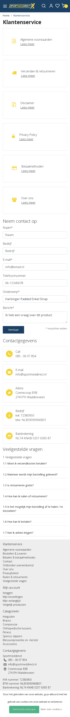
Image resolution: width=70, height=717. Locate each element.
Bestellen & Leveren (15, 553)
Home (6, 15)
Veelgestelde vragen (15, 581)
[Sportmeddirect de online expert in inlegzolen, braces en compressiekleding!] (22, 6)
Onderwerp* (11, 292)
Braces (7, 620)
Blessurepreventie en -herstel (20, 640)
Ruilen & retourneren (15, 577)
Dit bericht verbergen (24, 709)
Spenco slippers (12, 636)
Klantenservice (21, 15)
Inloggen (8, 593)
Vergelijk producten (14, 604)
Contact (7, 561)
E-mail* (7, 260)
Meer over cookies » (51, 709)
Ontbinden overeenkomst (18, 565)
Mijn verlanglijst (12, 600)
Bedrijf (7, 244)
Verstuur (13, 329)
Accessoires (10, 644)
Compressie (10, 624)
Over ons (8, 569)
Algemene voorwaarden (17, 549)
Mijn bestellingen (13, 597)
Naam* (8, 228)
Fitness (7, 632)
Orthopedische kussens (17, 628)
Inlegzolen (9, 616)
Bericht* (8, 308)
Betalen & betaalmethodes (19, 557)
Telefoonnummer (14, 276)
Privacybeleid (10, 573)
